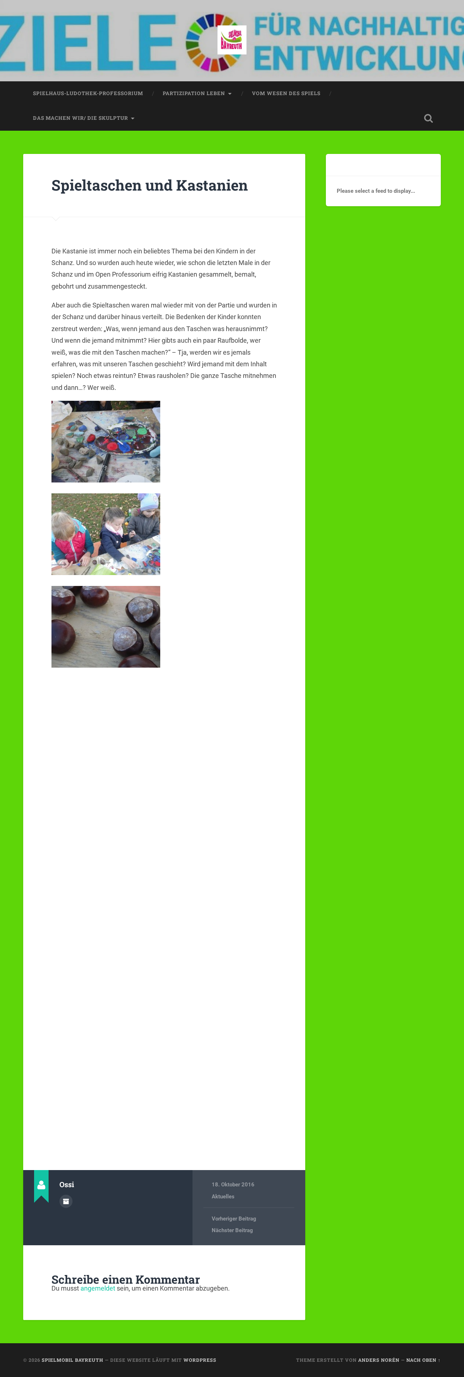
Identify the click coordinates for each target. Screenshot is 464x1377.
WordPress (199, 1360)
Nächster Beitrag (232, 1230)
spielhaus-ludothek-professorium (88, 93)
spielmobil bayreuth (72, 1360)
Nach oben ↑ (423, 1360)
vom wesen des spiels (286, 93)
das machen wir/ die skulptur (80, 118)
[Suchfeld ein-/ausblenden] (428, 118)
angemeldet (97, 1288)
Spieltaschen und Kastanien (149, 185)
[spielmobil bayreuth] (232, 40)
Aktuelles (223, 1196)
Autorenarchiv (65, 1201)
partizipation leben (194, 93)
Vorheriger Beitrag (234, 1218)
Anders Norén (378, 1360)
